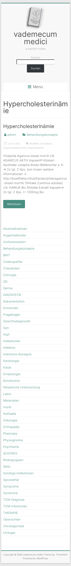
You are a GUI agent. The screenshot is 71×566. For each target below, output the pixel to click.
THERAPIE (10, 513)
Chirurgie (9, 275)
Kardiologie (11, 361)
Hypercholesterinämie (28, 126)
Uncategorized (13, 526)
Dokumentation (13, 301)
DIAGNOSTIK (12, 295)
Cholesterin (46, 143)
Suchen (35, 57)
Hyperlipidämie (36, 147)
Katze (7, 367)
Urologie (9, 532)
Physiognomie (13, 440)
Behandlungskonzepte (42, 134)
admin (11, 134)
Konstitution (11, 380)
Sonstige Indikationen (18, 473)
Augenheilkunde (14, 235)
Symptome (11, 486)
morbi (7, 407)
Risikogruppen (13, 460)
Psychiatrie (11, 447)
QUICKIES (10, 453)
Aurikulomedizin (14, 242)
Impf (6, 334)
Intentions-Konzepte (17, 354)
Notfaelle (9, 414)
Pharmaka (10, 433)
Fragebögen (11, 314)
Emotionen (10, 308)
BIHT (6, 255)
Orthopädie (11, 427)
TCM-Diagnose (13, 499)
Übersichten (11, 519)
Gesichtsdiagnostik (16, 321)
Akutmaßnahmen (15, 229)
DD (5, 281)
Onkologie (10, 420)
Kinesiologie (11, 374)
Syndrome (10, 493)
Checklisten (11, 268)
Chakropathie (12, 262)
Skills (6, 466)
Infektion (9, 347)
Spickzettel (11, 480)
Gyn (6, 328)
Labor (7, 394)
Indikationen (11, 341)
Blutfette (34, 143)
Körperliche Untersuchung (21, 387)
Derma (7, 288)
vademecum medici (35, 37)
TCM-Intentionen (15, 506)
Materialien (11, 400)
